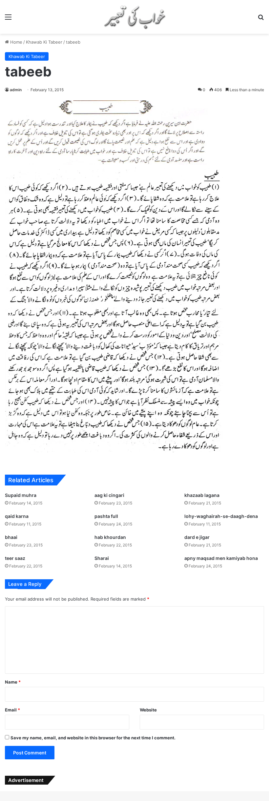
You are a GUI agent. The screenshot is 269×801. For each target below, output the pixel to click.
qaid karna (17, 516)
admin (16, 89)
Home (15, 42)
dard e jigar (197, 537)
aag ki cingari (109, 495)
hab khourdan (110, 537)
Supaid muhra (20, 495)
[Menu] (8, 19)
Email (12, 709)
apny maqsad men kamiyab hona (221, 558)
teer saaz (15, 558)
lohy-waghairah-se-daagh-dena (221, 516)
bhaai (11, 537)
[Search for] (261, 19)
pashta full (106, 516)
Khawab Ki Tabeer (44, 42)
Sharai (101, 558)
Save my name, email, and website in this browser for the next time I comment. (93, 737)
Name (13, 682)
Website (148, 709)
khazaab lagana (201, 495)
